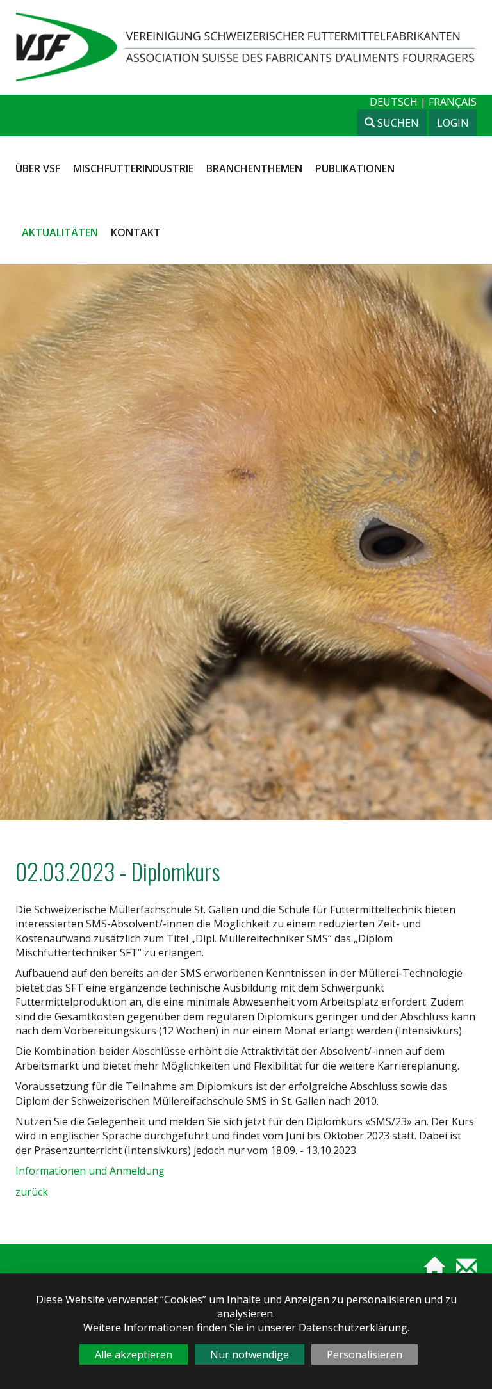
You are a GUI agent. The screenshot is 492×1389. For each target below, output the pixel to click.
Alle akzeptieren (133, 1354)
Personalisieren (364, 1354)
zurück (31, 1192)
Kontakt (136, 232)
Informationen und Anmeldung (90, 1171)
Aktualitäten (60, 232)
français (453, 102)
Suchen (397, 123)
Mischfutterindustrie (133, 168)
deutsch (395, 102)
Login (453, 123)
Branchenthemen (254, 168)
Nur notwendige (249, 1354)
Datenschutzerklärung (353, 1328)
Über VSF (37, 168)
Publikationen (355, 168)
